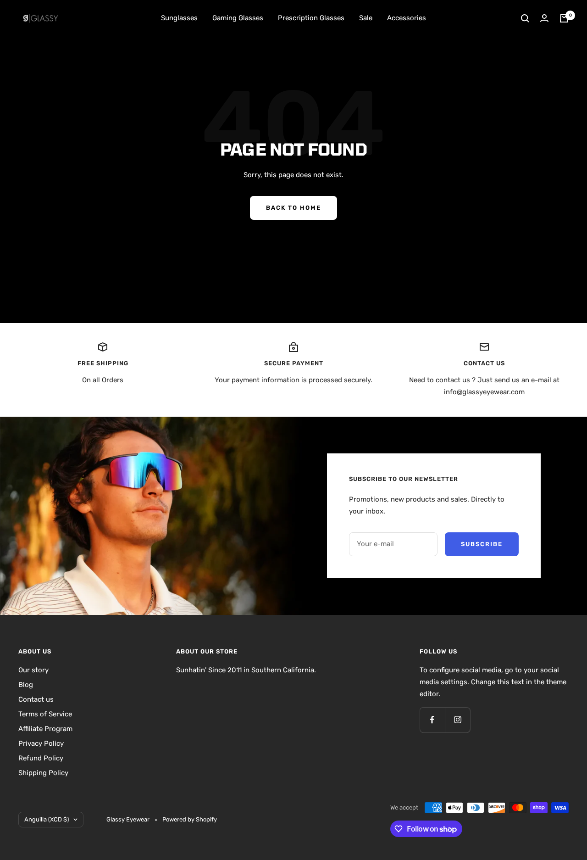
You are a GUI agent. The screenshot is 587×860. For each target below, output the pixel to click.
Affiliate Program (45, 729)
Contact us (36, 699)
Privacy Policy (41, 743)
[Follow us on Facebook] (432, 719)
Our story (33, 670)
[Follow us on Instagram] (457, 719)
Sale (365, 18)
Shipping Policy (43, 773)
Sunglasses (179, 18)
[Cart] (564, 18)
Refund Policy (40, 758)
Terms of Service (45, 714)
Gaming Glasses (237, 18)
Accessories (406, 18)
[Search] (525, 18)
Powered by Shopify (189, 819)
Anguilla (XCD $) (46, 819)
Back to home (293, 207)
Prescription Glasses (311, 18)
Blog (25, 685)
